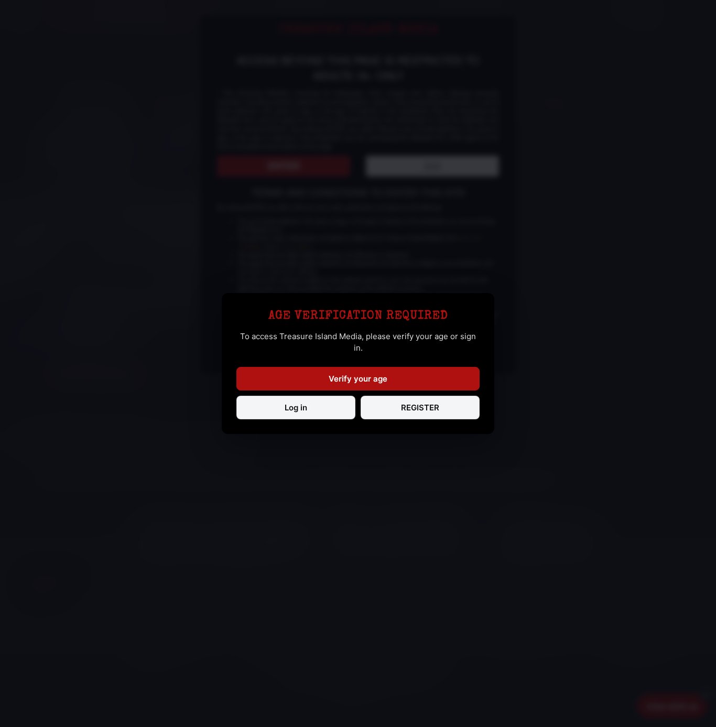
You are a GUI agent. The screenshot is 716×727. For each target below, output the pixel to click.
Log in (296, 408)
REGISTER (420, 408)
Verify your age (358, 379)
